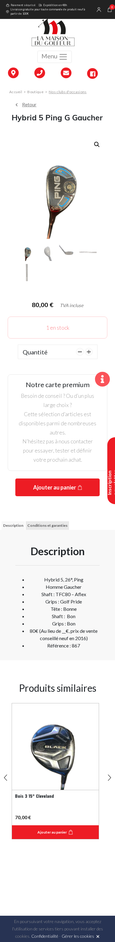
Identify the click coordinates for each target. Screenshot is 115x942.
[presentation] (5, 775)
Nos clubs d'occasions (67, 92)
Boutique (35, 92)
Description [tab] (13, 525)
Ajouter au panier (54, 487)
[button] (96, 144)
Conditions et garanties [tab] (47, 525)
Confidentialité (44, 936)
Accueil (15, 92)
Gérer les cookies (78, 936)
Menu (50, 56)
